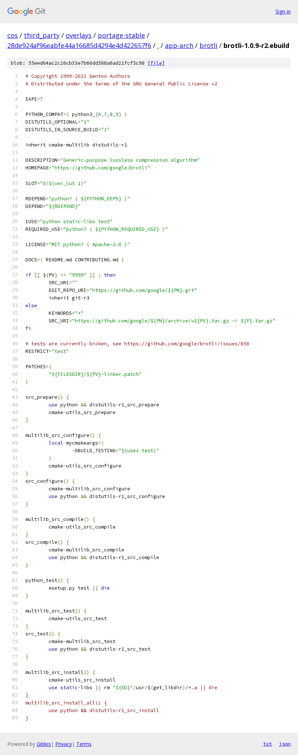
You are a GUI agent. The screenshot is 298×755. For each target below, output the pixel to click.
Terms (84, 743)
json (285, 743)
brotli (208, 45)
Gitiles (44, 743)
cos (12, 35)
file (156, 63)
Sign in (283, 11)
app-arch (179, 45)
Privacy (63, 743)
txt (267, 743)
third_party (42, 35)
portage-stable (121, 35)
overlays (79, 35)
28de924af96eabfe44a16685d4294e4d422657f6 (79, 45)
